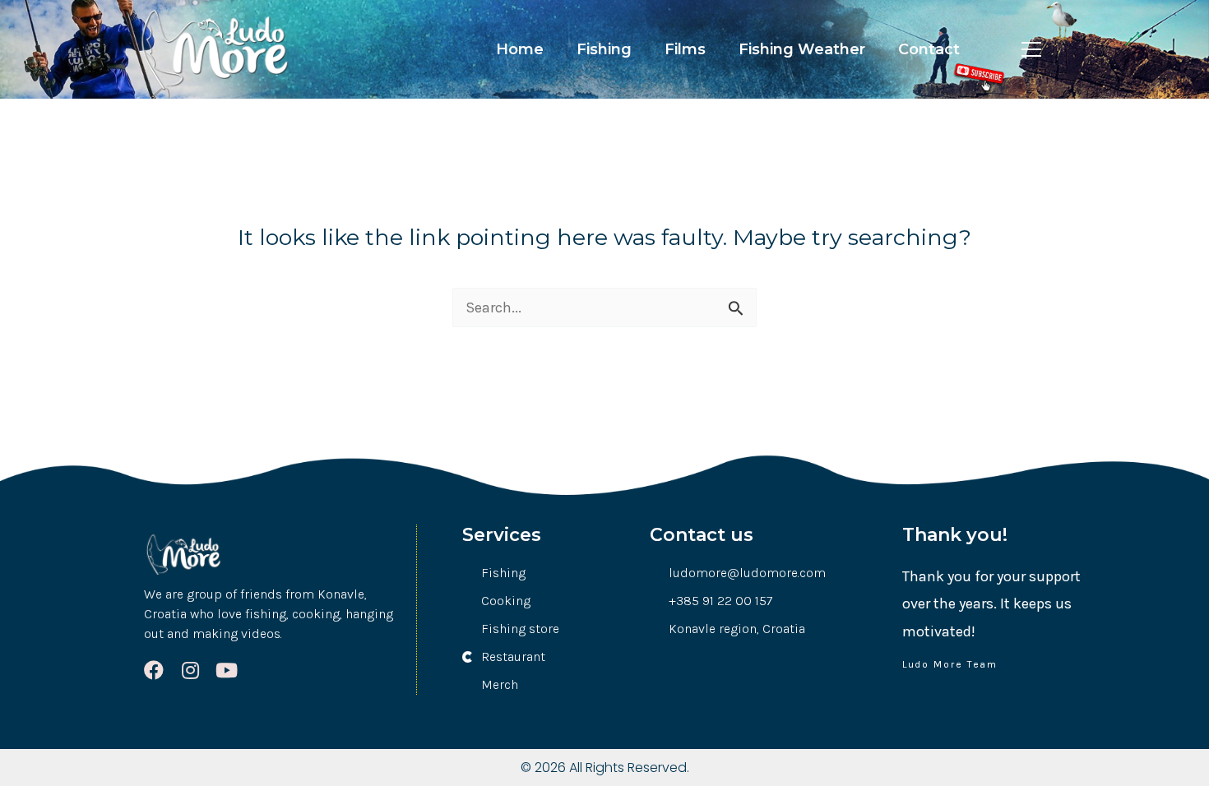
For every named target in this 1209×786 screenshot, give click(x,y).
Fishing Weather (802, 49)
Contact (929, 49)
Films (685, 49)
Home (520, 49)
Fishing (604, 49)
